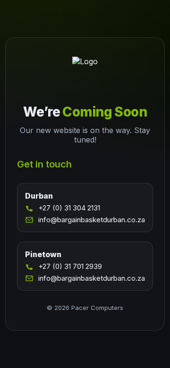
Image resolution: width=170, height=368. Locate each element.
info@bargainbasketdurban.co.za (91, 219)
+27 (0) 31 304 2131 (69, 207)
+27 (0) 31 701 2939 (70, 266)
